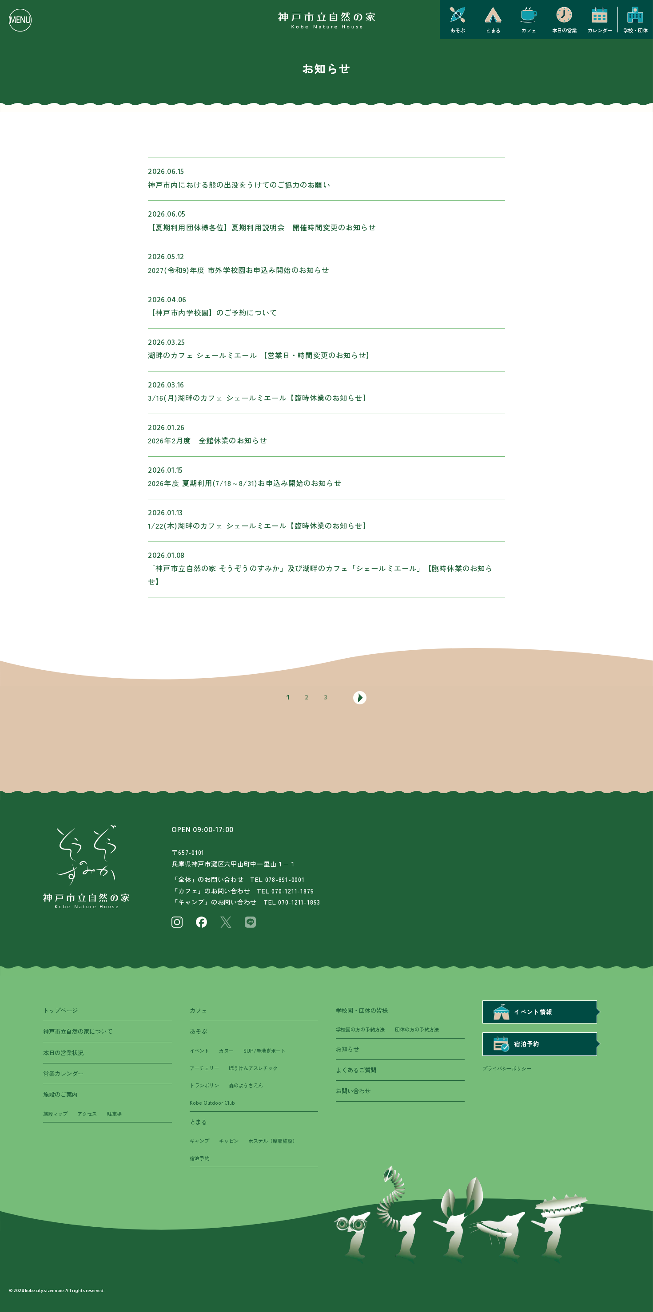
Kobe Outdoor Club (212, 1102)
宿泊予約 (199, 1158)
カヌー (226, 1050)
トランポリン (204, 1085)
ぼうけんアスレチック (253, 1067)
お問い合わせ (353, 1091)
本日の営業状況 (63, 1052)
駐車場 (114, 1113)
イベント (199, 1050)
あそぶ (198, 1031)
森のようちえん (246, 1085)
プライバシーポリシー (506, 1068)
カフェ (198, 1010)
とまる (198, 1122)
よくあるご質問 (356, 1070)
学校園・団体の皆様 (362, 1010)
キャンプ (199, 1140)
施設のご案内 (60, 1094)
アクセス (87, 1113)
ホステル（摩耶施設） (272, 1140)
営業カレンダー (63, 1073)
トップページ (60, 1010)
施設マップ (55, 1113)
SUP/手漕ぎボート (264, 1050)
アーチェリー (204, 1067)
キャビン (229, 1140)
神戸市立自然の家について (77, 1031)
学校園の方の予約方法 (360, 1029)
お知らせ (347, 1049)
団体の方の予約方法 (417, 1029)
